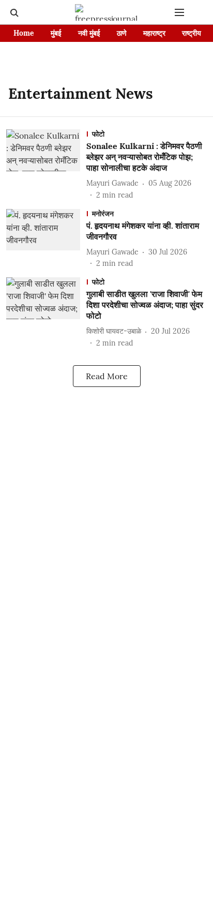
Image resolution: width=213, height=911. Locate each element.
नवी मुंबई (89, 33)
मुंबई (56, 33)
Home (23, 33)
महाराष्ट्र (154, 33)
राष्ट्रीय (191, 33)
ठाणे (122, 33)
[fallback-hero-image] (46, 164)
